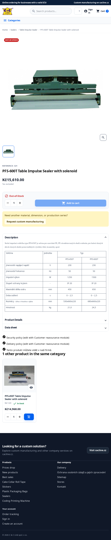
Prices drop (8, 467)
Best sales (7, 477)
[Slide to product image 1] (8, 151)
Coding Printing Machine (16, 500)
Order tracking (10, 514)
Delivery (61, 467)
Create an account (12, 523)
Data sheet (11, 327)
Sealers (6, 496)
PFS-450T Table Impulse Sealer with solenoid (18, 398)
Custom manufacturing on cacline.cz (91, 2)
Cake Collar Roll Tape (13, 481)
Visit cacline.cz (97, 450)
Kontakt (61, 486)
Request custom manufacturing (25, 221)
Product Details (13, 319)
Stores (60, 481)
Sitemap (61, 477)
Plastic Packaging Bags (15, 491)
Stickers (6, 486)
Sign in (6, 518)
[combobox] (51, 11)
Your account (9, 509)
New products (10, 472)
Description (11, 237)
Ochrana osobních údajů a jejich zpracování (81, 472)
